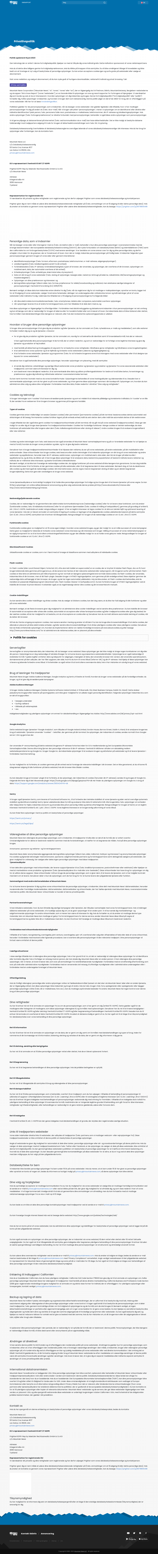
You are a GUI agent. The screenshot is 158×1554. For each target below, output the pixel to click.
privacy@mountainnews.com (22, 153)
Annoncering (47, 1533)
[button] (143, 2)
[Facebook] (146, 1533)
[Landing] (15, 1533)
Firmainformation (14, 1541)
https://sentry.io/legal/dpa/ (22, 823)
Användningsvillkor (49, 101)
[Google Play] (131, 1539)
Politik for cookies (25, 637)
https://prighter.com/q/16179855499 (131, 206)
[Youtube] (128, 1533)
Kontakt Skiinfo (29, 1533)
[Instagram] (140, 1533)
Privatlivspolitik (27, 1541)
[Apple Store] (143, 1539)
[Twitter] (134, 1533)
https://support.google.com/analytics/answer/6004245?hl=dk (41, 783)
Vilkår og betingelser (42, 1541)
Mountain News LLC (80, 1551)
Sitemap (54, 1541)
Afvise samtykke (18, 85)
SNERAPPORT (26, 3)
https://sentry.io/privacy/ (21, 818)
